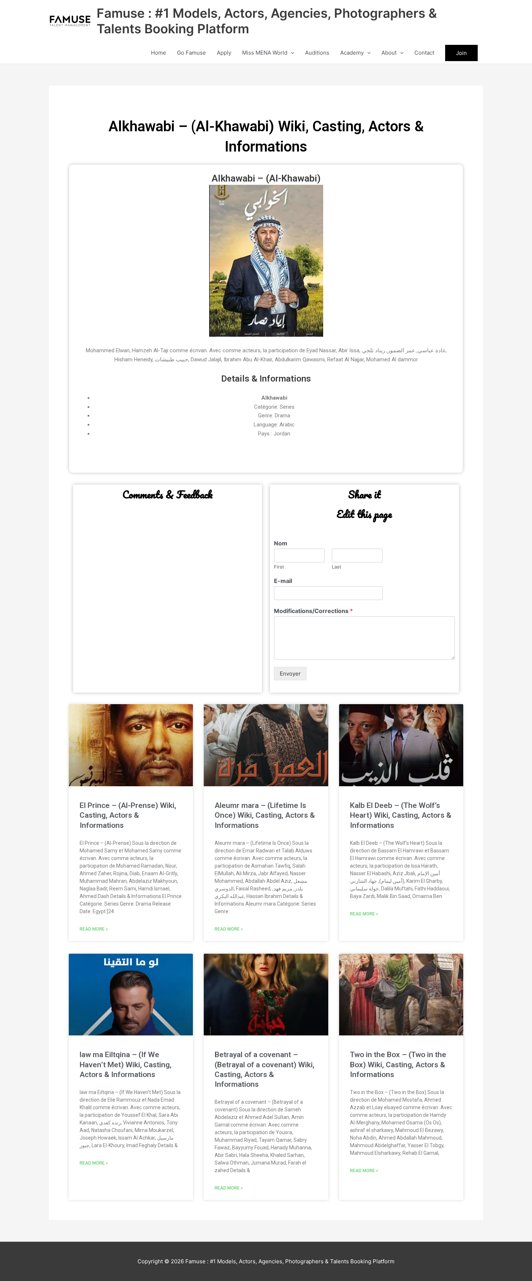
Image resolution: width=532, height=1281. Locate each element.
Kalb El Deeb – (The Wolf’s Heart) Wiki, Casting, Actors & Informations (400, 815)
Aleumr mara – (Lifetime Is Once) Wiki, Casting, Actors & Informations (265, 815)
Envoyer (290, 673)
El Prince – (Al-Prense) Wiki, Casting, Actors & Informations (128, 815)
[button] (290, 53)
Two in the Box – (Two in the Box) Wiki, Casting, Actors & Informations (398, 1064)
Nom (280, 543)
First (279, 567)
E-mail (283, 580)
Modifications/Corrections (313, 610)
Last (336, 567)
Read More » (94, 929)
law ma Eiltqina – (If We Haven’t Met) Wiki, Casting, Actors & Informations (126, 1064)
